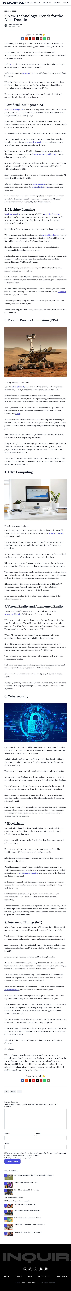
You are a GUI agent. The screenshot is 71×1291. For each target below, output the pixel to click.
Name (7, 1133)
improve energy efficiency (45, 154)
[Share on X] (30, 38)
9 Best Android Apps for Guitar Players (27, 1218)
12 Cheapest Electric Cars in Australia (17, 1201)
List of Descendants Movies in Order (26, 1190)
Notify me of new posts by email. (18, 1158)
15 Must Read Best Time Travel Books (27, 1210)
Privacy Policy (44, 1276)
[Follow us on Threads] (46, 1269)
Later (13, 1092)
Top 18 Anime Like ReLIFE (13, 1197)
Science (47, 3)
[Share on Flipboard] (33, 38)
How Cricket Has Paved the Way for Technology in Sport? (34, 1175)
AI (6, 1092)
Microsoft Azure (56, 533)
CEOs (17, 414)
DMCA (30, 1276)
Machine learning (12, 214)
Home (7, 11)
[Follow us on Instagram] (30, 1269)
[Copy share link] (48, 38)
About (6, 1276)
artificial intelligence (41, 187)
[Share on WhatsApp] (44, 38)
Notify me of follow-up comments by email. (22, 1155)
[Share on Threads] (37, 38)
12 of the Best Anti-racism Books (25, 1204)
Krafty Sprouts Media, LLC (30, 1282)
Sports (57, 3)
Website (7, 1143)
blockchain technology (29, 873)
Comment (7, 1106)
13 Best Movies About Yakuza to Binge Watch (29, 1224)
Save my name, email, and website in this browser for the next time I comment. (36, 1153)
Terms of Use (61, 1276)
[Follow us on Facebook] (41, 1269)
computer (26, 73)
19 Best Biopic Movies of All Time (25, 1182)
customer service (11, 990)
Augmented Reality (13, 614)
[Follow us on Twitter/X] (25, 1269)
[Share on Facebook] (22, 38)
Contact (18, 1276)
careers (12, 64)
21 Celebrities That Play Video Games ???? (28, 1232)
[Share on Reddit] (26, 38)
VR (19, 1092)
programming (39, 184)
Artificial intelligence (13, 109)
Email (38, 1133)
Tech (66, 3)
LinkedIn (62, 292)
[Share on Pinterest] (41, 38)
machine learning (52, 214)
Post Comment (12, 1161)
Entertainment (32, 3)
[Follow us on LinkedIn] (35, 1269)
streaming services (35, 142)
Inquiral (13, 2)
